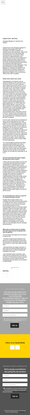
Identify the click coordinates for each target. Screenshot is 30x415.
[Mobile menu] (28, 2)
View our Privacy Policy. (20, 392)
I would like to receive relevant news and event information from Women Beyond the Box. (15, 320)
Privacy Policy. (21, 412)
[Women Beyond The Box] (3, 2)
